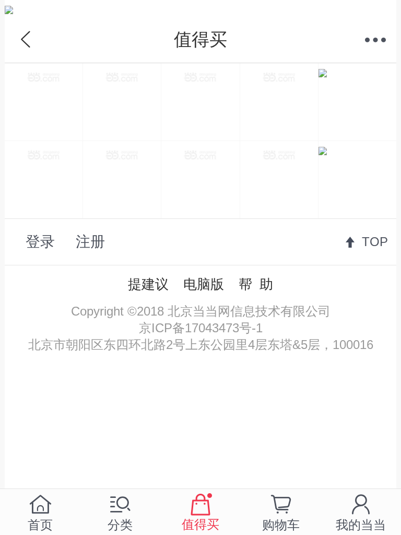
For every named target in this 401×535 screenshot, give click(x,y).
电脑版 (203, 284)
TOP (375, 242)
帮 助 (256, 284)
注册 (90, 242)
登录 (40, 242)
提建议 (148, 284)
